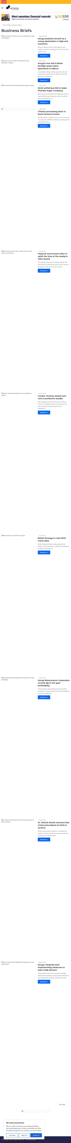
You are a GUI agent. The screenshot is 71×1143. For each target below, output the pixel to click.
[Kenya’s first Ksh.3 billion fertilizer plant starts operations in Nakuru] (18, 70)
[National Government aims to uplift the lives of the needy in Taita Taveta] (18, 320)
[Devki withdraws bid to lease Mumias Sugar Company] (18, 95)
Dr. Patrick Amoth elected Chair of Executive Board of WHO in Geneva (53, 825)
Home (4, 25)
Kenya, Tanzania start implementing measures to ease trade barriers (51, 967)
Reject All (24, 1135)
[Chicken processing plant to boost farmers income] (18, 178)
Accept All (36, 1135)
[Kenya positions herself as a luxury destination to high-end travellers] (18, 45)
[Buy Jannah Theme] (35, 17)
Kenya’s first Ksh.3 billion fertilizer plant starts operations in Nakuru (50, 66)
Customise (12, 1135)
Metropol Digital (31, 1139)
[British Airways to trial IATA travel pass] (18, 605)
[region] (24, 1129)
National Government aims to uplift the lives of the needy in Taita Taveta (53, 256)
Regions (9, 25)
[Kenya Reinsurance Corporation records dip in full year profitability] (18, 747)
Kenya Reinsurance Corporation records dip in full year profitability (54, 683)
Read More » (44, 55)
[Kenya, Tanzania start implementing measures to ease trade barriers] (18, 1031)
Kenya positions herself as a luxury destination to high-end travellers (53, 41)
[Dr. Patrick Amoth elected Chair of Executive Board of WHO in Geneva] (18, 889)
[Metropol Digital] (12, 8)
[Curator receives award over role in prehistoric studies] (18, 462)
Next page (62, 1104)
